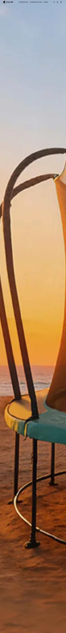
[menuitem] (46, 2)
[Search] (54, 2)
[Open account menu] (57, 2)
